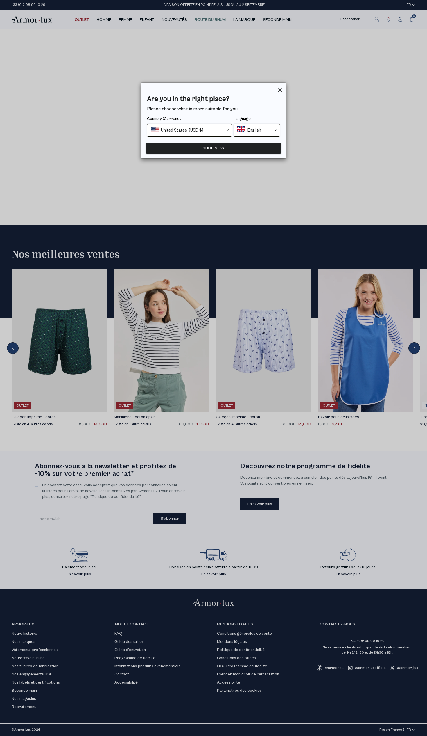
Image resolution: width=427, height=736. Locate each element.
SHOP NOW (213, 148)
